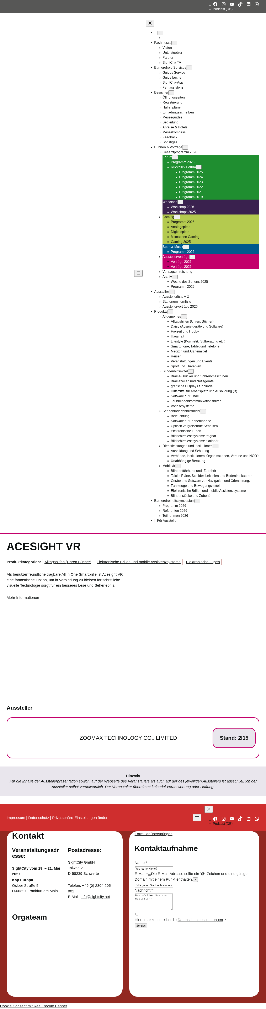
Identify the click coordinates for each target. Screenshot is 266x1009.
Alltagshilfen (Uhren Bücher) (67, 562)
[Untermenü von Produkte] (170, 312)
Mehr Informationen (23, 598)
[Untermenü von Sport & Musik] (186, 247)
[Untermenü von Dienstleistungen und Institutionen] (215, 446)
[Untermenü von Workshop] (180, 202)
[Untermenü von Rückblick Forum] (199, 167)
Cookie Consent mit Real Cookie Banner (33, 1006)
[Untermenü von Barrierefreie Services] (189, 68)
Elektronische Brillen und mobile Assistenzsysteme (139, 562)
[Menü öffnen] (138, 273)
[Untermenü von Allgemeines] (184, 316)
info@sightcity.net (95, 897)
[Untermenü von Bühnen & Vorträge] (185, 147)
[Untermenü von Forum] (175, 157)
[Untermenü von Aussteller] (172, 292)
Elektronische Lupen (203, 562)
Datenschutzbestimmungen (200, 920)
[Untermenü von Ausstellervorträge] (192, 257)
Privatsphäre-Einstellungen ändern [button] (81, 818)
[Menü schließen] (150, 23)
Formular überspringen (153, 834)
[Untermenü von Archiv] (175, 277)
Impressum (16, 818)
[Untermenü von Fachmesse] (174, 43)
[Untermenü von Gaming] (177, 217)
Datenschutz (38, 818)
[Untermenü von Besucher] (171, 92)
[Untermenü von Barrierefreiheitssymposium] (197, 501)
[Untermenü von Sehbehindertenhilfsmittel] (203, 411)
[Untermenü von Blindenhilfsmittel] (191, 371)
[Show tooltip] (149, 875)
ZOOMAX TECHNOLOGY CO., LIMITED (128, 738)
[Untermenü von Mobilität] (178, 466)
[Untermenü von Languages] (160, 33)
